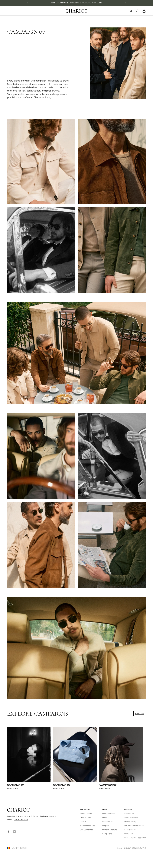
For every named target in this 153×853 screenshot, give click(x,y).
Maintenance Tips (87, 825)
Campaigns (107, 834)
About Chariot (86, 813)
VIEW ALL (139, 713)
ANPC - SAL (129, 834)
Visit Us (83, 821)
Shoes (104, 817)
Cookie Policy (130, 830)
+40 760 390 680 (21, 819)
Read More (16, 786)
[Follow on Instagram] (14, 831)
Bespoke (105, 825)
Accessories (107, 821)
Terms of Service (131, 817)
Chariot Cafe (85, 817)
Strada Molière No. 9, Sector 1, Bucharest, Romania (36, 816)
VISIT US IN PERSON (76, 3)
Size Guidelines (86, 830)
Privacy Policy (130, 821)
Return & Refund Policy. (134, 825)
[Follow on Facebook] (8, 831)
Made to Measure (109, 830)
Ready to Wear (108, 813)
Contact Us (129, 813)
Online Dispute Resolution (135, 838)
